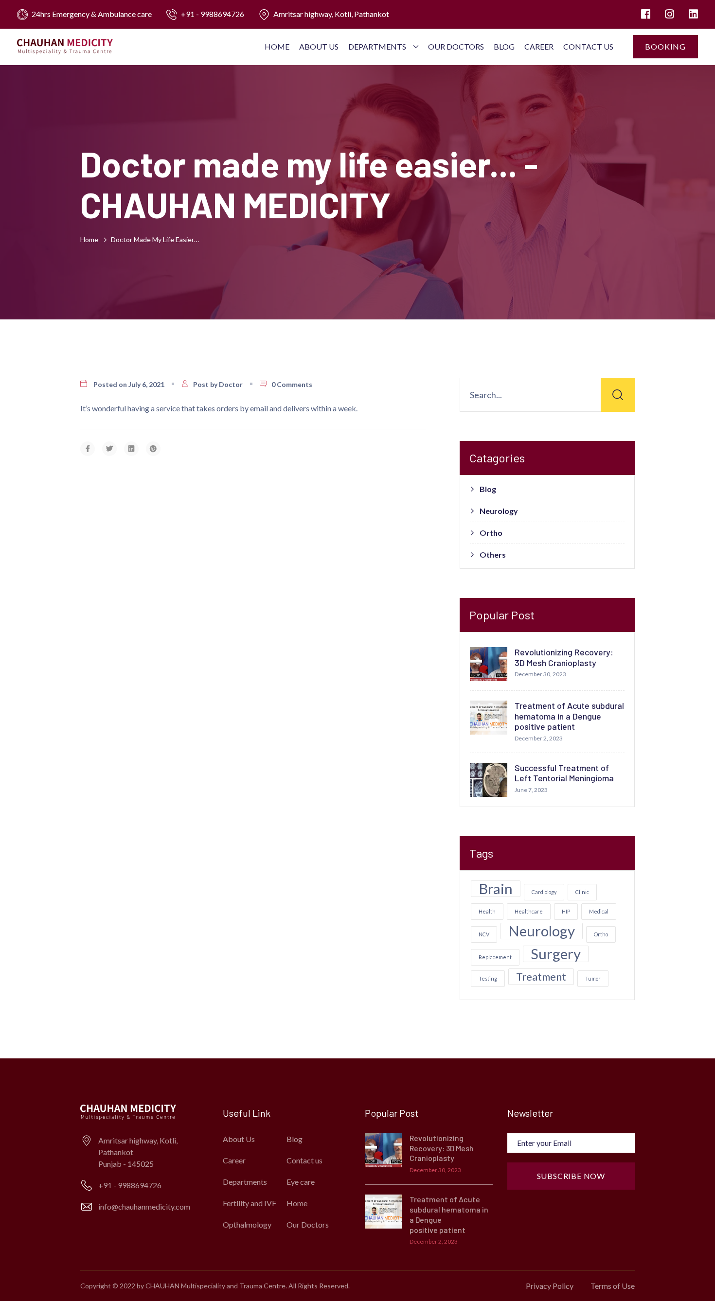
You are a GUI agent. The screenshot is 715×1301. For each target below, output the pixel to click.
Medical (598, 911)
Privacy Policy (549, 1285)
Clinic (582, 892)
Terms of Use (612, 1285)
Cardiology (544, 892)
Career (539, 46)
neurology (541, 931)
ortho (601, 934)
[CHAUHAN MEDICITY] (65, 46)
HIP (566, 911)
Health (487, 911)
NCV (484, 934)
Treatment (541, 976)
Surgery (556, 954)
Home (277, 46)
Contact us (588, 46)
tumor (593, 978)
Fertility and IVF (249, 1203)
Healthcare (529, 911)
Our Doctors (456, 46)
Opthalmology (247, 1224)
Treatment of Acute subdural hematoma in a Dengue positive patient (569, 716)
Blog (504, 46)
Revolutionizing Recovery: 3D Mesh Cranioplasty (564, 657)
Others (493, 555)
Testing (488, 978)
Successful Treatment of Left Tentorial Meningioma (564, 773)
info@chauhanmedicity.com (144, 1206)
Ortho (491, 533)
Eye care (300, 1181)
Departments (377, 46)
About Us (319, 46)
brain (496, 888)
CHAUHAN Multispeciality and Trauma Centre (215, 1286)
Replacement (495, 957)
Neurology (499, 511)
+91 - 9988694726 (212, 13)
